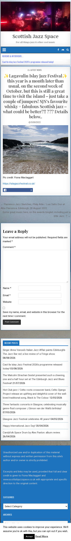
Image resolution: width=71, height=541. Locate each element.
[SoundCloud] (62, 50)
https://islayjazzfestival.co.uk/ (19, 183)
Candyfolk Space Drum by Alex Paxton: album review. (31, 432)
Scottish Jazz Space (35, 36)
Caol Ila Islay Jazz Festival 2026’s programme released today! (27, 62)
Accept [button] (29, 536)
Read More (41, 536)
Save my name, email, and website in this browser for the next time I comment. (34, 314)
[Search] (68, 50)
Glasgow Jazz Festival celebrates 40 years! (26, 419)
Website (7, 302)
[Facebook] (58, 50)
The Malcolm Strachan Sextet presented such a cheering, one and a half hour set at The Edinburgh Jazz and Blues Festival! (34, 379)
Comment (9, 247)
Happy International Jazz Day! (19, 426)
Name (7, 288)
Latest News (36, 70)
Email (7, 295)
